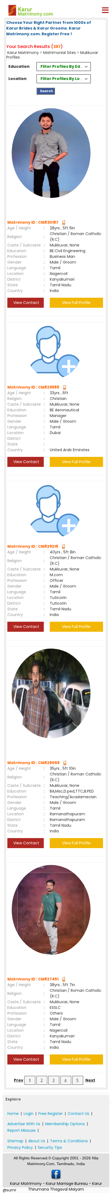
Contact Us (78, 1113)
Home (13, 1113)
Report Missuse (21, 1130)
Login (28, 1113)
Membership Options (65, 1124)
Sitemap (15, 1141)
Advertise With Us (23, 1124)
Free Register (50, 1113)
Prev (18, 1080)
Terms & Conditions (69, 1141)
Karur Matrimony (23, 52)
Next (90, 1080)
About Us (36, 1141)
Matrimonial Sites (59, 52)
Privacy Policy (20, 1147)
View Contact (25, 302)
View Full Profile (76, 302)
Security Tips (50, 1147)
